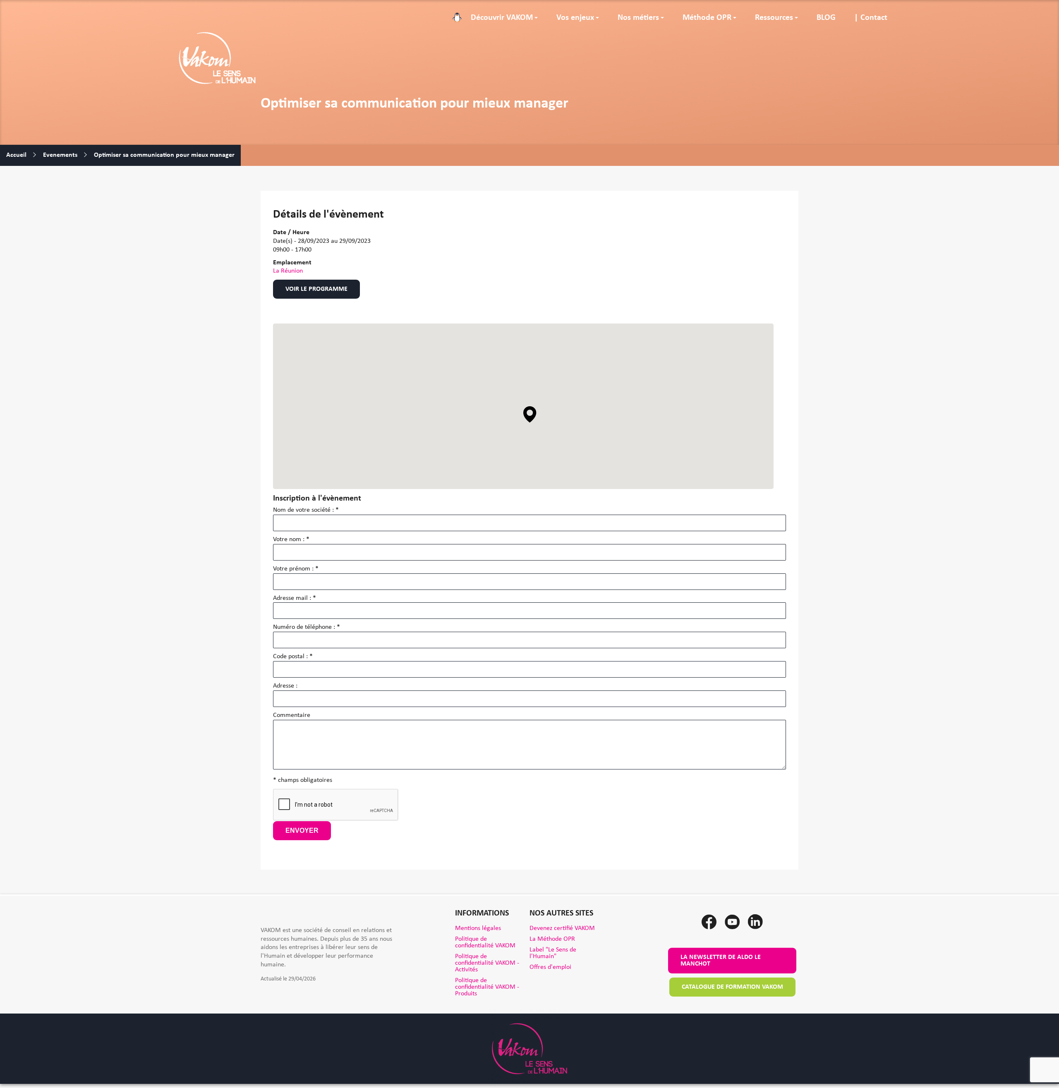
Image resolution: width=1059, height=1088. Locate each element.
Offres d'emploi (550, 967)
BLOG (826, 18)
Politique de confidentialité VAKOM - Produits (487, 987)
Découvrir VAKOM (502, 18)
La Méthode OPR (552, 939)
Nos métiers (638, 18)
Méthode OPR (707, 18)
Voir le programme (316, 289)
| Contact (870, 18)
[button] (530, 414)
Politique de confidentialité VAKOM (485, 942)
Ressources (774, 18)
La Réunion (288, 271)
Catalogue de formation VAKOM (732, 987)
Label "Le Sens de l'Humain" (553, 953)
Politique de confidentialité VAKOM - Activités (487, 963)
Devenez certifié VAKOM (562, 928)
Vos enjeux (575, 18)
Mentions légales (478, 928)
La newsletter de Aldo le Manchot (720, 960)
